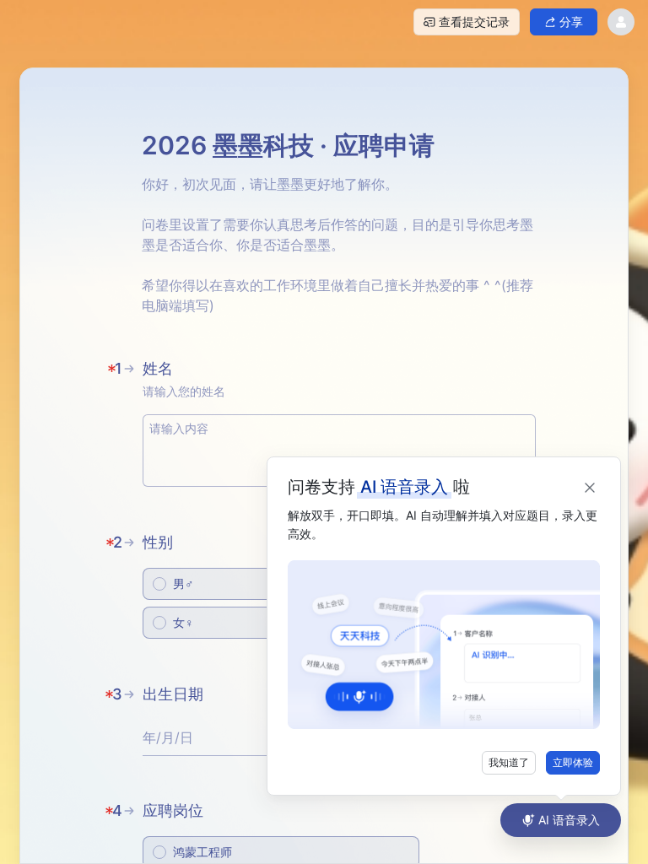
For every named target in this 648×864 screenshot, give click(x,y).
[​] (339, 450)
